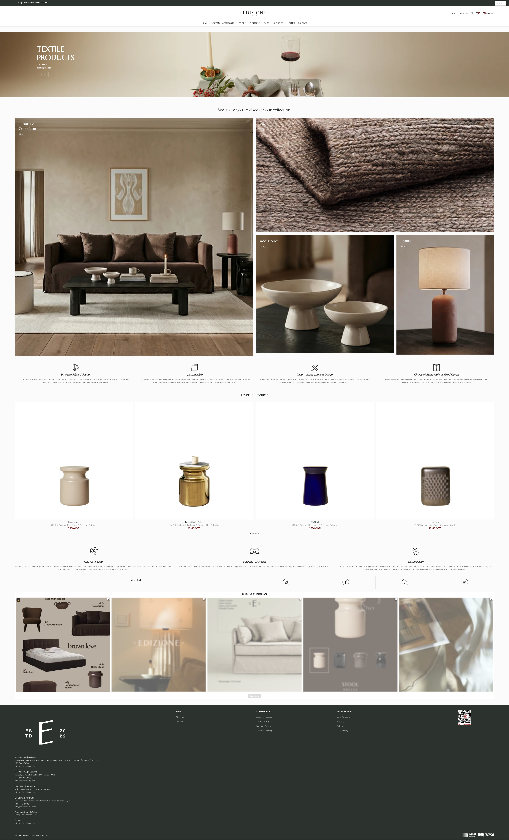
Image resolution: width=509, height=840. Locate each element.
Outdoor (92, 525)
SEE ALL (43, 74)
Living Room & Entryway (77, 525)
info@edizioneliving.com (25, 766)
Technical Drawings (264, 730)
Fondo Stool (435, 522)
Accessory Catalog (264, 717)
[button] (500, 3)
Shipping (340, 721)
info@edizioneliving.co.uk (25, 807)
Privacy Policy (342, 730)
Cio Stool (74, 522)
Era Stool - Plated (314, 522)
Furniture (62, 525)
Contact (179, 721)
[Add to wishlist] (130, 406)
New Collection (333, 525)
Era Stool (194, 522)
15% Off (54, 525)
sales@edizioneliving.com (25, 815)
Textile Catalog (262, 721)
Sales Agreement (344, 717)
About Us (180, 717)
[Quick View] (130, 412)
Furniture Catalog (263, 726)
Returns (340, 726)
